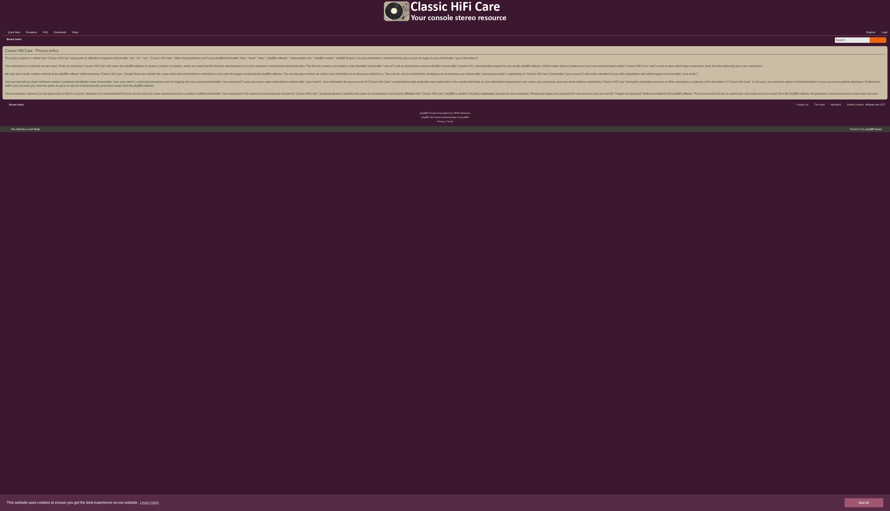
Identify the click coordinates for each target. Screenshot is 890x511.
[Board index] (445, 11)
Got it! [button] (864, 503)
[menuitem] (29, 32)
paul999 (464, 117)
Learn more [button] (149, 503)
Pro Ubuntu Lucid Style (25, 129)
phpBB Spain (874, 129)
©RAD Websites (461, 113)
